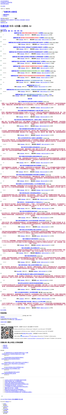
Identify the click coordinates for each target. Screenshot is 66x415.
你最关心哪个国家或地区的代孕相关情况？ (33, 94)
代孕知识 (5, 16)
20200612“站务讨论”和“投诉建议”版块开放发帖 (15, 380)
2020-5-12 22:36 (45, 245)
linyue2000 (19, 271)
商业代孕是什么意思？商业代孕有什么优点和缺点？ (13, 363)
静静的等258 (38, 253)
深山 (38, 199)
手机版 (9, 399)
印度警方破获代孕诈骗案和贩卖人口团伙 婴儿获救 (31, 110)
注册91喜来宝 (6, 3)
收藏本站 (7, 1)
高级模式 (3, 317)
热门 (12, 30)
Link (8, 318)
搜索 (2, 18)
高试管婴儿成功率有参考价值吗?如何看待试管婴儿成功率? (29, 42)
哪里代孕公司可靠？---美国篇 (11, 388)
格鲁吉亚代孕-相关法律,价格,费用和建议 (14, 389)
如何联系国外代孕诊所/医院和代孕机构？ (11, 358)
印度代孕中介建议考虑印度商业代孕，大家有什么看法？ (29, 119)
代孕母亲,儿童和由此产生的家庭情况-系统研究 (31, 47)
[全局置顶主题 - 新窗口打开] (40, 33)
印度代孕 (27, 19)
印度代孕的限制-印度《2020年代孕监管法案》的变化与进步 (31, 220)
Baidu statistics (25, 336)
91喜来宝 (16, 399)
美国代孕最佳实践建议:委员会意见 (30, 33)
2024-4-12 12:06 (43, 49)
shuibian (37, 49)
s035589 (38, 262)
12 (47, 34)
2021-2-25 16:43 (43, 82)
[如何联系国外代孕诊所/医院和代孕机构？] (14, 357)
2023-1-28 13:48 (45, 144)
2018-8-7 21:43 (43, 307)
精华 (18, 30)
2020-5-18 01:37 (44, 236)
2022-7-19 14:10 (44, 162)
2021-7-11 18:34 (44, 190)
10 (48, 126)
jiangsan (38, 58)
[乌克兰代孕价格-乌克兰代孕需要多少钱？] (14, 367)
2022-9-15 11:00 (44, 153)
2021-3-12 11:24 (43, 217)
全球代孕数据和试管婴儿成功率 (9, 373)
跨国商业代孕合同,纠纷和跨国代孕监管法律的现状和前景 (32, 75)
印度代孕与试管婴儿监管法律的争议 (31, 147)
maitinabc (36, 271)
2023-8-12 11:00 (43, 116)
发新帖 (4, 29)
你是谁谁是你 (35, 95)
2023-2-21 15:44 (44, 135)
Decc (38, 217)
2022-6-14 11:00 (43, 171)
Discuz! (7, 401)
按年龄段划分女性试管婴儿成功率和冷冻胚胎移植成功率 (30, 51)
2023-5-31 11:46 (43, 68)
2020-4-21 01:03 (45, 253)
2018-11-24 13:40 (45, 298)
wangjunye (21, 298)
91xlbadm (22, 34)
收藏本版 (3, 22)
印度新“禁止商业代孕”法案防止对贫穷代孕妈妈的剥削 (31, 274)
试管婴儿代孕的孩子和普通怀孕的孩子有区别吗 (31, 66)
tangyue (38, 34)
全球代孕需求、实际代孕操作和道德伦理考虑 (29, 61)
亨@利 (38, 307)
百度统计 (24, 333)
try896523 (38, 298)
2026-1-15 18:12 (45, 39)
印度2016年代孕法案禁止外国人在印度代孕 (31, 229)
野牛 (38, 91)
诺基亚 (38, 68)
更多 (21, 30)
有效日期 (39, 63)
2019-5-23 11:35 (44, 262)
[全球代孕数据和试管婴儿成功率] (12, 372)
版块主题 (30, 98)
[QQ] (2, 399)
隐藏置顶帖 (16, 33)
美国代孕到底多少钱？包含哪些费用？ (13, 381)
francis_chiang (38, 39)
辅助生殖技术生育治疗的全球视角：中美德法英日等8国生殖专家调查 (30, 89)
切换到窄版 (9, 2)
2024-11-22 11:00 (44, 107)
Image (5, 318)
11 (50, 39)
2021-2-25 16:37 (41, 86)
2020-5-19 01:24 (43, 91)
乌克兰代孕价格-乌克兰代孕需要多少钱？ (11, 368)
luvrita (38, 226)
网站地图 (21, 399)
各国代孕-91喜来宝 (5, 19)
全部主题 (5, 30)
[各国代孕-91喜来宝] (10, 12)
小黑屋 (12, 399)
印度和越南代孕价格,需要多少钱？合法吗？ (32, 128)
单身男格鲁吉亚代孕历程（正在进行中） (14, 385)
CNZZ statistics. (34, 336)
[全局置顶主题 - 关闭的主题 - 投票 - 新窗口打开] (43, 94)
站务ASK (37, 85)
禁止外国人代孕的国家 (20, 19)
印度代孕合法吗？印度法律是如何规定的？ (31, 193)
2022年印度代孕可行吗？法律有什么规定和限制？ (31, 138)
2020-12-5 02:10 (44, 226)
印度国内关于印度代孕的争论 (31, 238)
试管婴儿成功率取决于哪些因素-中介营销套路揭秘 (31, 56)
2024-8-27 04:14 (43, 44)
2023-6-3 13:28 (45, 63)
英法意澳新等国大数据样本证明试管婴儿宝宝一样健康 (31, 70)
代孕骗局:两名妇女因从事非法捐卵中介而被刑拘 (32, 101)
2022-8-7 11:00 (44, 77)
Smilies (15, 318)
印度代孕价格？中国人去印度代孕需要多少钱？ (31, 265)
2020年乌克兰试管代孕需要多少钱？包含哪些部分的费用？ (18, 392)
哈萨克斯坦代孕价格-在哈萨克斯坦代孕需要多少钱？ (17, 384)
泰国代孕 (5, 345)
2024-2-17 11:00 (44, 53)
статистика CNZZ (40, 338)
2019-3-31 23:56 (43, 280)
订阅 (6, 22)
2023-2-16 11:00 (45, 72)
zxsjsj (38, 280)
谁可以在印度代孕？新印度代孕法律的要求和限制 (31, 283)
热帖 (15, 30)
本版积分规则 (4, 321)
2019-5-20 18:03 (42, 271)
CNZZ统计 (29, 333)
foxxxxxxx (21, 126)
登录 (2, 3)
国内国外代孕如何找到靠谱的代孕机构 (29, 37)
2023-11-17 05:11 (44, 58)
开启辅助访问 (4, 2)
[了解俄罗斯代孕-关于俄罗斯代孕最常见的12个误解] (16, 352)
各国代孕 (6, 14)
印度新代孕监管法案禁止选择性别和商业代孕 (31, 156)
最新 (9, 30)
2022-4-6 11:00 (44, 181)
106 (48, 95)
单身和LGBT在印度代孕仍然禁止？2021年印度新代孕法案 (31, 183)
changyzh (38, 135)
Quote (10, 318)
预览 (21, 33)
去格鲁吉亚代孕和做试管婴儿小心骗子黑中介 (15, 390)
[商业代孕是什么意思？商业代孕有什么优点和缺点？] (16, 362)
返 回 (2, 29)
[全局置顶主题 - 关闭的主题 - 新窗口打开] (44, 80)
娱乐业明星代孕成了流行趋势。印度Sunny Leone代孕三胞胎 (31, 301)
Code (13, 318)
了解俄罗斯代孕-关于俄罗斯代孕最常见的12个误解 (13, 354)
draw (38, 44)
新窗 (2, 30)
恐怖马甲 (39, 144)
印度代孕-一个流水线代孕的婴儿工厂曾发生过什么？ (32, 202)
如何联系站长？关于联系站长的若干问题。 (34, 80)
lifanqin (37, 126)
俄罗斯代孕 (5, 348)
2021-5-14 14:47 (45, 208)
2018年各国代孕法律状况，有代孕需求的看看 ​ (27, 292)
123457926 (38, 245)
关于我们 (5, 399)
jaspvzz (38, 236)
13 (49, 91)
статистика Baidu (31, 338)
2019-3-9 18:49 (44, 289)
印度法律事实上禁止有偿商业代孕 (31, 248)
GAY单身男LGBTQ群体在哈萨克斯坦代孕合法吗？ (16, 386)
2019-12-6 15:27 (42, 95)
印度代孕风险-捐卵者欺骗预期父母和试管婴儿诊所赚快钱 (32, 174)
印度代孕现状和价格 (31, 255)
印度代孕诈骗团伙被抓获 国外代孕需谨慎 (31, 165)
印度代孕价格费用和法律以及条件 (29, 211)
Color (2, 318)
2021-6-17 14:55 (43, 199)
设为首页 (3, 1)
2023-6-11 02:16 (43, 126)
